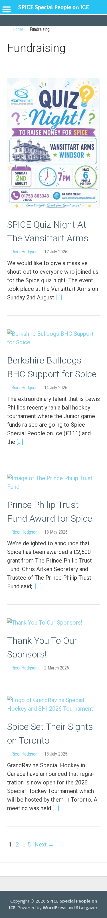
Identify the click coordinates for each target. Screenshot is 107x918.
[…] (59, 297)
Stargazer (87, 907)
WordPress (54, 907)
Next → (44, 844)
